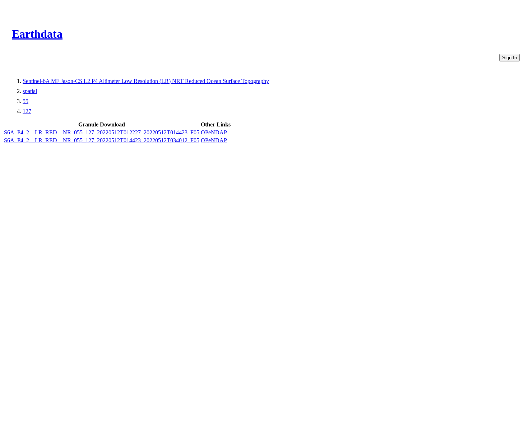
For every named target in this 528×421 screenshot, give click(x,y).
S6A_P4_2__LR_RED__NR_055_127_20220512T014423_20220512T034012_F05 (101, 140)
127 (27, 111)
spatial (30, 91)
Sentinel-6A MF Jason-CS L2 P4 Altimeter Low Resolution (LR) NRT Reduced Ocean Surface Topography (146, 81)
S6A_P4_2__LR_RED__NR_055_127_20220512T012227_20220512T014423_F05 (101, 132)
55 (25, 101)
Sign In (509, 57)
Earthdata (37, 33)
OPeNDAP (214, 132)
